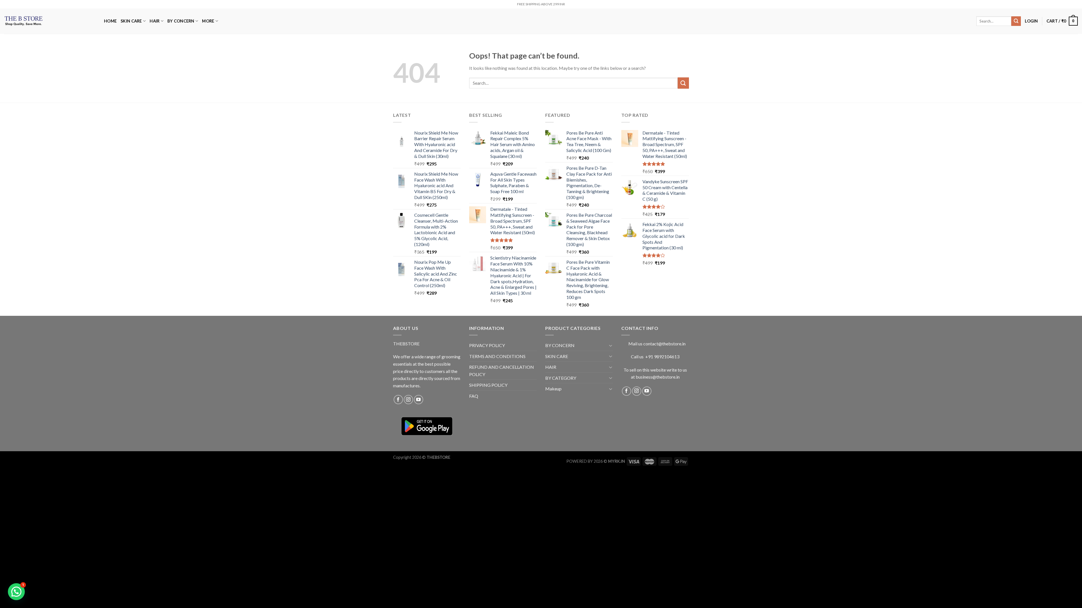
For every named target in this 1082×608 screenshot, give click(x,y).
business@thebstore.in (658, 376)
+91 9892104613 (662, 356)
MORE (208, 21)
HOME (110, 21)
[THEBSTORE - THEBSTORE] (50, 21)
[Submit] (1016, 21)
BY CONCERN (180, 21)
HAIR (154, 21)
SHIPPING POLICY (488, 385)
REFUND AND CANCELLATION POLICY (501, 370)
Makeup (553, 388)
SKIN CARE (131, 21)
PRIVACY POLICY (487, 345)
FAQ (473, 396)
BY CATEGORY (560, 378)
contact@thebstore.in (664, 343)
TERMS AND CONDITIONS (497, 356)
